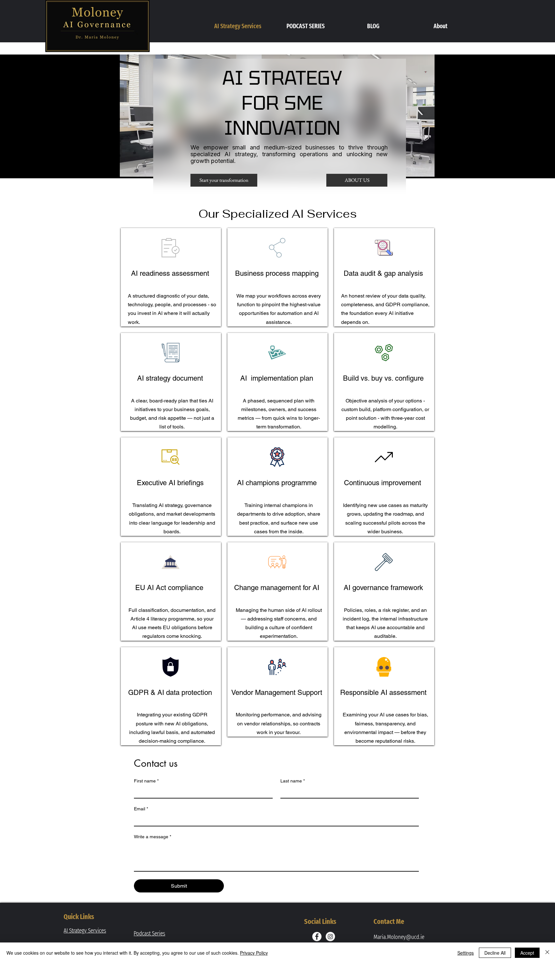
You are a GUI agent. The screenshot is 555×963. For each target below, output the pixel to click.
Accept (527, 953)
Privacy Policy (254, 953)
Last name (292, 780)
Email (141, 808)
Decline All (495, 953)
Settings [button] (465, 953)
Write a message (152, 836)
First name (146, 780)
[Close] (547, 953)
